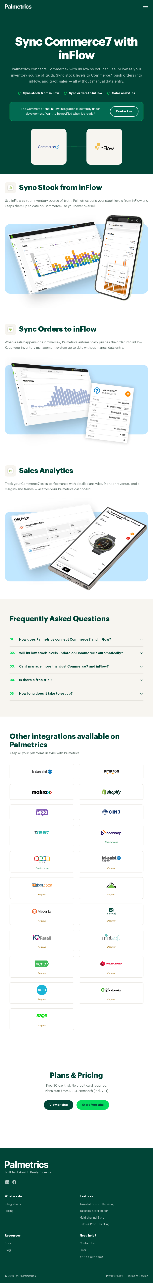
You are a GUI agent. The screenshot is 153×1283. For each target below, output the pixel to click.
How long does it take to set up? (46, 693)
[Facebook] (14, 1183)
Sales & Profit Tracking (95, 1224)
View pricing (58, 1104)
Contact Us (87, 1243)
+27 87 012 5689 (91, 1257)
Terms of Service (138, 1276)
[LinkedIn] (7, 1183)
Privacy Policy (114, 1276)
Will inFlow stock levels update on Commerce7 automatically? (71, 653)
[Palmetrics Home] (18, 6)
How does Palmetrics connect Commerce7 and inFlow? (65, 639)
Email (83, 1250)
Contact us (124, 111)
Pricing (9, 1211)
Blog (8, 1250)
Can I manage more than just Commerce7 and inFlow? (64, 666)
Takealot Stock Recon (94, 1211)
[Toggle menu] (145, 6)
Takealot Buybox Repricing (97, 1204)
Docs (8, 1243)
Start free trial (93, 1104)
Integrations (13, 1204)
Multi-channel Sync (92, 1217)
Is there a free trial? (35, 680)
